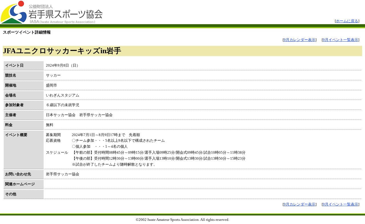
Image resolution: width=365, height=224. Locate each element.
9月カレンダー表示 (299, 40)
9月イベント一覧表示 (340, 40)
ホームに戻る (347, 21)
